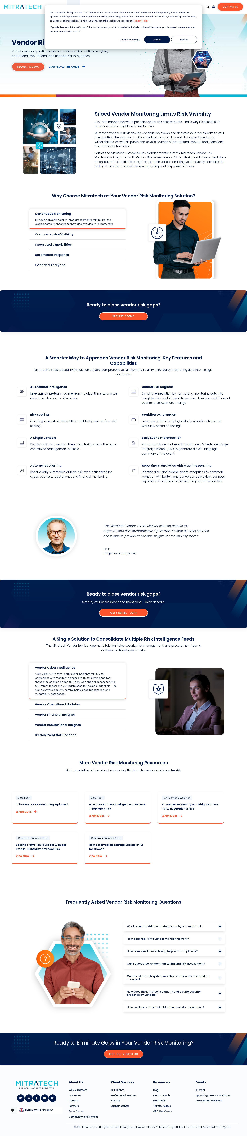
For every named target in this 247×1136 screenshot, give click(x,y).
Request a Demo (28, 66)
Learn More (24, 811)
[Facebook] (36, 1097)
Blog (155, 1090)
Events (200, 1082)
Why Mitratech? (78, 1090)
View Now (22, 856)
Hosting (115, 1100)
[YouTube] (44, 1097)
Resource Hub (161, 1095)
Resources (161, 1082)
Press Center (76, 1111)
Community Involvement (83, 1116)
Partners (74, 1106)
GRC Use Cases (162, 1111)
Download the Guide (64, 66)
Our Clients (117, 1090)
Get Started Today (123, 612)
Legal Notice (177, 1127)
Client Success (122, 1082)
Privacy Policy (141, 20)
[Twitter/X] (28, 1097)
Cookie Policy (193, 1127)
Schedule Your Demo (123, 1054)
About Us (76, 1082)
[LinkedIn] (20, 1097)
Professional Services (123, 1095)
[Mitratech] (22, 7)
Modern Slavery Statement (152, 1127)
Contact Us (230, 6)
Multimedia (160, 1100)
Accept (157, 39)
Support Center (120, 1106)
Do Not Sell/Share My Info (216, 1127)
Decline (184, 39)
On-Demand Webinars (208, 1100)
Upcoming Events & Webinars (213, 1095)
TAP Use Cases (162, 1106)
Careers (73, 1100)
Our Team (75, 1095)
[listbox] (40, 1110)
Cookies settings (130, 39)
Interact (200, 1090)
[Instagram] (52, 1097)
